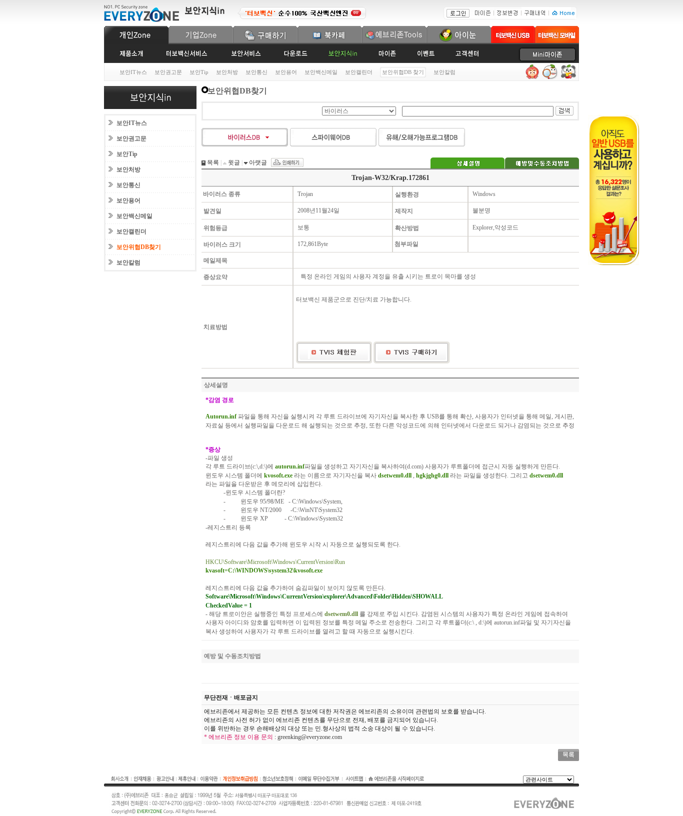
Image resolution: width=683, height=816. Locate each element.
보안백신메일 (321, 72)
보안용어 (286, 72)
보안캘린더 (358, 72)
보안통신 (257, 72)
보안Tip (199, 72)
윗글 (233, 162)
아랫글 (257, 162)
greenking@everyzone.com (310, 737)
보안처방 (227, 72)
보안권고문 (168, 72)
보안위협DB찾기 (138, 247)
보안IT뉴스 (133, 72)
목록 (212, 162)
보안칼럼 (445, 72)
